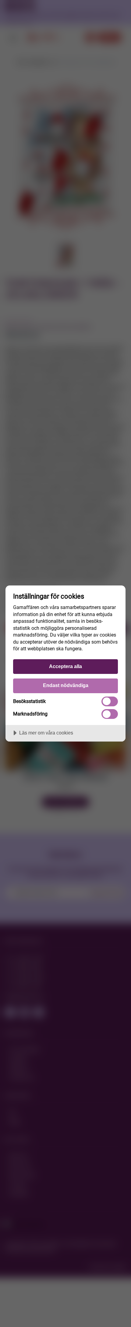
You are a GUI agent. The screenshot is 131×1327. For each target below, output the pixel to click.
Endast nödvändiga (65, 685)
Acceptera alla (65, 666)
